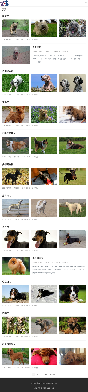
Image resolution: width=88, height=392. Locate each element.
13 (46, 374)
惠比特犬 (6, 196)
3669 (56, 51)
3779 (26, 39)
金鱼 (52, 388)
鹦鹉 (44, 388)
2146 (26, 250)
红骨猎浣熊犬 (8, 344)
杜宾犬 (5, 227)
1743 (26, 368)
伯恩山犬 (6, 282)
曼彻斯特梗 (7, 164)
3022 (26, 219)
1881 (26, 305)
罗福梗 (5, 102)
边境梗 (5, 313)
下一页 (52, 374)
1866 (26, 336)
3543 (26, 188)
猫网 (38, 383)
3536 (26, 94)
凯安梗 (5, 16)
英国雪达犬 (7, 71)
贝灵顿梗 (36, 47)
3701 (26, 125)
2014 (56, 262)
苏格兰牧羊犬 (8, 133)
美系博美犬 (37, 258)
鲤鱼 (48, 388)
